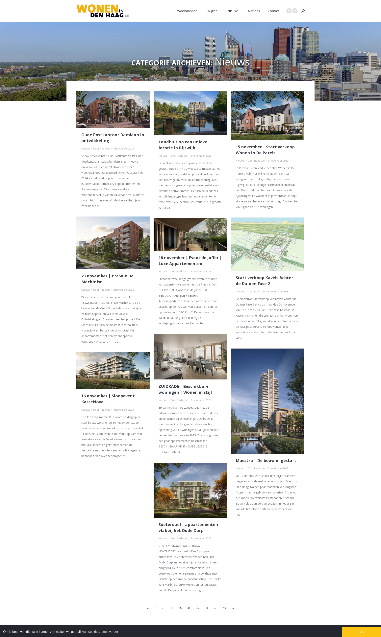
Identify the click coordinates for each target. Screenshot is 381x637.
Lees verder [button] (109, 631)
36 (188, 608)
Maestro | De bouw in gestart (266, 460)
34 (171, 608)
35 (180, 608)
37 (197, 608)
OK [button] (362, 631)
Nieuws (85, 148)
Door (101, 148)
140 (223, 608)
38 (206, 608)
